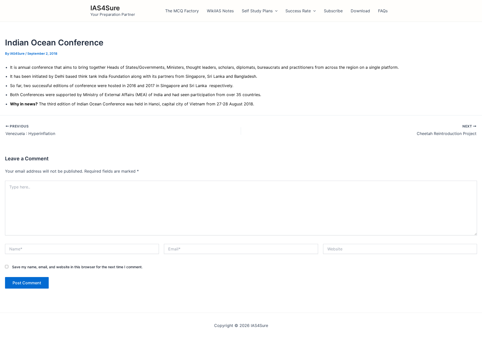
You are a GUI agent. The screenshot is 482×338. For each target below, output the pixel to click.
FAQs (383, 10)
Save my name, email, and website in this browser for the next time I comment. (77, 267)
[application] (275, 11)
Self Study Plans (257, 10)
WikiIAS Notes (220, 10)
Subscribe (333, 10)
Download (360, 10)
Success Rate (298, 10)
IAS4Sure (105, 8)
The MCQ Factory (182, 10)
